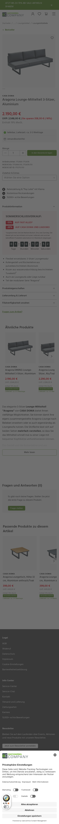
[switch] (6, 806)
